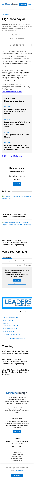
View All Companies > (17, 338)
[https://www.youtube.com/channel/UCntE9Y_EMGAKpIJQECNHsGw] (20, 446)
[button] (3, 4)
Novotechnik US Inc (9, 326)
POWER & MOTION (17, 461)
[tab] (7, 257)
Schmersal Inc (7, 331)
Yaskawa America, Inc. (10, 334)
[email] (23, 45)
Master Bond (7, 320)
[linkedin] (14, 45)
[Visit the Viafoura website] (27, 265)
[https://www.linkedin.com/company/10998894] (15, 446)
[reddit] (20, 45)
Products (5, 14)
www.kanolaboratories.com (12, 92)
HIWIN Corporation (9, 317)
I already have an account (17, 284)
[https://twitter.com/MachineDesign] (18, 446)
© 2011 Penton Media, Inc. (12, 156)
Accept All (17, 475)
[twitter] (17, 45)
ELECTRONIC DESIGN (17, 458)
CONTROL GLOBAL (17, 456)
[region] (17, 261)
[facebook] (11, 45)
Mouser (5, 323)
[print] (31, 45)
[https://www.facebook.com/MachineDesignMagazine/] (13, 446)
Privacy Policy (19, 470)
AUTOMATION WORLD (17, 454)
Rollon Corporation (9, 328)
